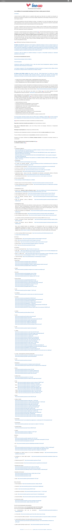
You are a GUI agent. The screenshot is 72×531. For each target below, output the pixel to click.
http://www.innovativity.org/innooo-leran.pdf (23, 360)
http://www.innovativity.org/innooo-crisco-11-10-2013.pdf (36, 491)
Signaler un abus (35, 529)
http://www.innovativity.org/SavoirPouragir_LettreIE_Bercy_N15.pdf (27, 473)
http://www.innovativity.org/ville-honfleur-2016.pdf (24, 312)
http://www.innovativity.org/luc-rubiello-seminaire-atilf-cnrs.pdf (26, 501)
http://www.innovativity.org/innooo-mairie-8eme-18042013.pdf (29, 384)
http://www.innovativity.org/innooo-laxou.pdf (23, 317)
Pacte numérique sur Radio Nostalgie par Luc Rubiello (25, 179)
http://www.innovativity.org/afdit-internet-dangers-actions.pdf (29, 240)
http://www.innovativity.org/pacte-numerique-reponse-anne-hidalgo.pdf (41, 213)
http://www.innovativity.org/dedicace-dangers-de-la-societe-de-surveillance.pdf (30, 269)
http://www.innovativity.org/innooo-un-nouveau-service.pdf (34, 171)
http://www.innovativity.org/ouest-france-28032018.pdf (25, 427)
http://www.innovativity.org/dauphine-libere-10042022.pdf (26, 261)
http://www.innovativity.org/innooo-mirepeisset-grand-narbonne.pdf (27, 364)
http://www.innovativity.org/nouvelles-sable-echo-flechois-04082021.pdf (28, 414)
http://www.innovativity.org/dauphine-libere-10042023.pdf (26, 265)
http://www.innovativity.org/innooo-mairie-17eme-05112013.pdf (30, 391)
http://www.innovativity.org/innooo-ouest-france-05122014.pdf (27, 331)
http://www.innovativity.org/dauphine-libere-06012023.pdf (26, 262)
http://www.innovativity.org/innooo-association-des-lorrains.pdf (27, 371)
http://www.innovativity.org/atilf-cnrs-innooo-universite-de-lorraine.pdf (28, 500)
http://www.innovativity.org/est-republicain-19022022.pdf (25, 321)
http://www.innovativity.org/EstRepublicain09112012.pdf (25, 274)
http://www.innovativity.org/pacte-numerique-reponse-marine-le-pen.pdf (41, 194)
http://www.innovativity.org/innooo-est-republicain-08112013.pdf (27, 276)
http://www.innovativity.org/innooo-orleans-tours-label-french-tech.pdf (28, 378)
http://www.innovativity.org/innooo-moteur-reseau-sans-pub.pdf (27, 338)
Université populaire (18, 61)
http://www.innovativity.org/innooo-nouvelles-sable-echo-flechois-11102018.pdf (30, 401)
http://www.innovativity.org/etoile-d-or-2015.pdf (24, 377)
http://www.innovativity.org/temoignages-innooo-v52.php (25, 161)
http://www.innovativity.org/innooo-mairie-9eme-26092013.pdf (29, 388)
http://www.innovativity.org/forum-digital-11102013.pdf (25, 290)
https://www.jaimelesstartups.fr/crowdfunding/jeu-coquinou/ (34, 256)
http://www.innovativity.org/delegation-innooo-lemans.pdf (26, 347)
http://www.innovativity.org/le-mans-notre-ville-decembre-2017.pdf (27, 339)
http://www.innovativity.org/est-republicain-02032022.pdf (25, 322)
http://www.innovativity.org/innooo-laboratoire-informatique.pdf (27, 337)
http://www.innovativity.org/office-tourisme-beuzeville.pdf (25, 356)
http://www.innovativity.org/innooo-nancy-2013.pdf (24, 369)
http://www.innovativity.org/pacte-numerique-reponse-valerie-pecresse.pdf (43, 215)
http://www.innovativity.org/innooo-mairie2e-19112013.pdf (29, 383)
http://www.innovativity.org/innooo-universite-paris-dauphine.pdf (31, 486)
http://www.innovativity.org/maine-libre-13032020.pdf (25, 413)
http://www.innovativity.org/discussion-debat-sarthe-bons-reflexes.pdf (28, 412)
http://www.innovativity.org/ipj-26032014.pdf (26, 488)
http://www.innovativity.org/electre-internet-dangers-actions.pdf (34, 238)
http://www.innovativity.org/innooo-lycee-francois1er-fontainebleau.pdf (31, 494)
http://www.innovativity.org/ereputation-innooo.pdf (24, 440)
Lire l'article (16, 13)
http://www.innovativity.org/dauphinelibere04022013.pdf (25, 279)
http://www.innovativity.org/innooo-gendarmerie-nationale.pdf (35, 462)
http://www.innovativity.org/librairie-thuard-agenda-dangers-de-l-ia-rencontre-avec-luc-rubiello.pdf (33, 350)
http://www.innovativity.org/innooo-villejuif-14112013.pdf (26, 431)
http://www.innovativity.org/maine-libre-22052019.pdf (25, 408)
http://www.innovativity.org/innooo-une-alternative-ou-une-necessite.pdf (41, 166)
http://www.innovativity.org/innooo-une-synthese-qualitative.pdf (27, 370)
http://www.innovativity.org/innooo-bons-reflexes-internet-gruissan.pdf (28, 302)
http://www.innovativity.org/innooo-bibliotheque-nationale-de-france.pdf (30, 443)
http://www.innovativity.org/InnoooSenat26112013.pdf (28, 478)
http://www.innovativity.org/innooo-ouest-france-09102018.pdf (27, 403)
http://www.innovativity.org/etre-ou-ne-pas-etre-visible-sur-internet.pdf (43, 516)
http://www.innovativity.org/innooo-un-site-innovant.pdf (34, 168)
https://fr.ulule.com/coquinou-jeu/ (33, 248)
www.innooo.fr (32, 92)
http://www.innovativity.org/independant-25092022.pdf (25, 300)
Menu (4, 1)
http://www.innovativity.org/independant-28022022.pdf (25, 298)
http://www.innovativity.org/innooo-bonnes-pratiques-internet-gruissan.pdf (29, 299)
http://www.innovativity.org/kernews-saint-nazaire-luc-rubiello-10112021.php (29, 423)
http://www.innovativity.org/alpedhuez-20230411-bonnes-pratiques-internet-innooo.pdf (31, 264)
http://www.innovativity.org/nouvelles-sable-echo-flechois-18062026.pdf (28, 416)
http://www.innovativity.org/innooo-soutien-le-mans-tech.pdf (26, 334)
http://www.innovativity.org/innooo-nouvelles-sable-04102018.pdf (27, 405)
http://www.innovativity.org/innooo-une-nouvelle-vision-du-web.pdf (38, 169)
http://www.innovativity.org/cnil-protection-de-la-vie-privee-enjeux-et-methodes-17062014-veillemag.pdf (34, 447)
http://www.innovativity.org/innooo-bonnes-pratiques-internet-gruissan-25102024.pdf (31, 304)
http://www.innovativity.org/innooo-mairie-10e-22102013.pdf (29, 390)
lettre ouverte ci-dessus (25, 230)
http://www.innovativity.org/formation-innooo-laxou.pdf (25, 316)
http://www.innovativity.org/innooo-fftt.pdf (33, 460)
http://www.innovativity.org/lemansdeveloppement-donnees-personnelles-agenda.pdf (31, 346)
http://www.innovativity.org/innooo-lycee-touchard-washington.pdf (27, 348)
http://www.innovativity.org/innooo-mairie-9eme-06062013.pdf (29, 387)
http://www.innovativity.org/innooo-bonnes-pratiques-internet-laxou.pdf (28, 324)
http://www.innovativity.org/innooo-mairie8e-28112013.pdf (29, 386)
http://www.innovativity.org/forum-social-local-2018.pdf (25, 343)
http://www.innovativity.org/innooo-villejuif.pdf (23, 433)
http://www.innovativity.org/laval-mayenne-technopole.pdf (26, 328)
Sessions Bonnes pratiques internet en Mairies (22, 59)
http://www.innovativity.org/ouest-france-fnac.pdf (40, 524)
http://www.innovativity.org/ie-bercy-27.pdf (23, 474)
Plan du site (21, 529)
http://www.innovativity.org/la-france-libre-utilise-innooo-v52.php (33, 514)
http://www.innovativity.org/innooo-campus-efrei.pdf (32, 483)
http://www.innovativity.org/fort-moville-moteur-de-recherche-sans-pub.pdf (29, 294)
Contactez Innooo (49, 529)
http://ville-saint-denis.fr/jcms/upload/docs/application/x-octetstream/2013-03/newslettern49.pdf (33, 420)
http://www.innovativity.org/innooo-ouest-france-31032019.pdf (27, 407)
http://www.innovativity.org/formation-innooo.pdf (24, 285)
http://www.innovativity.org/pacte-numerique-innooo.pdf (42, 182)
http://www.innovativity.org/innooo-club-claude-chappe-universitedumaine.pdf (29, 333)
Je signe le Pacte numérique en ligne (22, 234)
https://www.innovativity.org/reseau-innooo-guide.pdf (47, 88)
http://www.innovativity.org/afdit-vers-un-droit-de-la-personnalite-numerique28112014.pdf (32, 439)
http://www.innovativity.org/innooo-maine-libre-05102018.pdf (26, 404)
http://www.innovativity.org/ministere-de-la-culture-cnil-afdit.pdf (27, 466)
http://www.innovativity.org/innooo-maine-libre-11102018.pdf (26, 400)
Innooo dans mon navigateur (42, 529)
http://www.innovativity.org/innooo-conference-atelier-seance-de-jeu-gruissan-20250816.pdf (32, 307)
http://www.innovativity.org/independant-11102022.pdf (25, 303)
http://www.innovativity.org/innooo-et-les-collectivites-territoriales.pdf (37, 174)
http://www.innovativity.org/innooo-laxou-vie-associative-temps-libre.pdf (28, 318)
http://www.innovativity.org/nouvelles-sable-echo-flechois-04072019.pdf (28, 409)
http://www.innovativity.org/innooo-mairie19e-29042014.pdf (29, 392)
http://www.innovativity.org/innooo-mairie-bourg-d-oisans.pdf (26, 281)
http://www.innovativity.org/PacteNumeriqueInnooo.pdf (42, 233)
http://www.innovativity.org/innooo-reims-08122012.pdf (25, 396)
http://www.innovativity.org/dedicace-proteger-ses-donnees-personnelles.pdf (29, 344)
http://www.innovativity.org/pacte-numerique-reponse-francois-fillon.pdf (41, 193)
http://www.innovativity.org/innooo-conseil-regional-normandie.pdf (39, 175)
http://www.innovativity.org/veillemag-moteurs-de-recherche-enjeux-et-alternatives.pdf (31, 469)
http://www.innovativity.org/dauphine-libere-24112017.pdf (26, 286)
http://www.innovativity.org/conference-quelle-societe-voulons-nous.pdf (34, 241)
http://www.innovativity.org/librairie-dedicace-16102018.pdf (32, 243)
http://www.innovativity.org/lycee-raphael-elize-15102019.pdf (26, 410)
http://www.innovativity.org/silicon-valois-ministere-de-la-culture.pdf (27, 468)
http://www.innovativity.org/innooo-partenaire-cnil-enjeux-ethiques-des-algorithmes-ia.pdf (32, 448)
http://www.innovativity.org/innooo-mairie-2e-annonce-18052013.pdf (31, 382)
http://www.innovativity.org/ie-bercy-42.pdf (23, 475)
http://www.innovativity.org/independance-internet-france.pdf (26, 283)
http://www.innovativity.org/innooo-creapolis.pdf (24, 335)
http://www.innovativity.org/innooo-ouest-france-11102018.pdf (27, 342)
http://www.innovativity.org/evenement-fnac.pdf (26, 245)
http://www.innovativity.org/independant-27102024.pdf (25, 305)
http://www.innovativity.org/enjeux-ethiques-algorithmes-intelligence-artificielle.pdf (30, 449)
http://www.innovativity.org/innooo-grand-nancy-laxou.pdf (26, 320)
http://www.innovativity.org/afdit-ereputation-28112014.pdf (26, 438)
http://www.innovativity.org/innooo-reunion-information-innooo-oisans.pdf (29, 282)
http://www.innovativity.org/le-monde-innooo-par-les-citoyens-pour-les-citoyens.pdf (30, 365)
